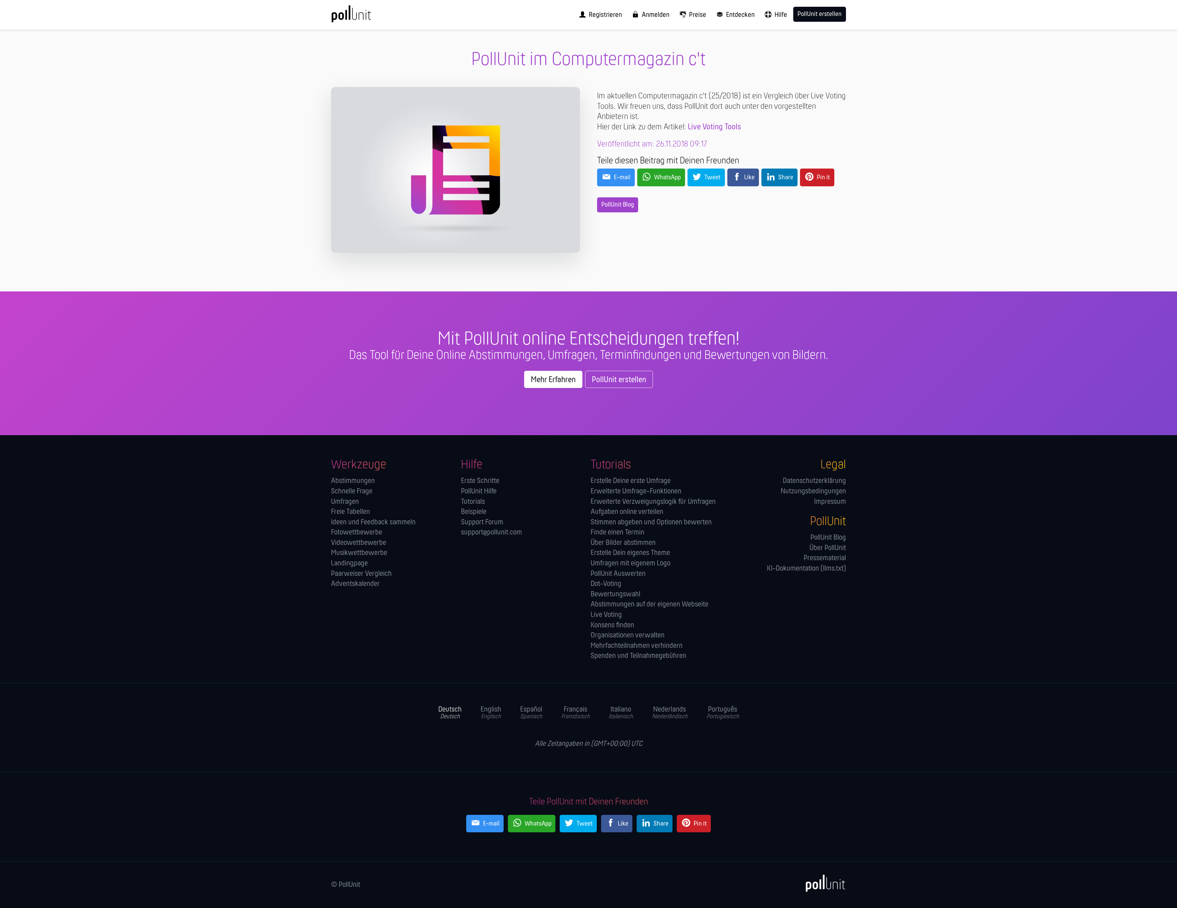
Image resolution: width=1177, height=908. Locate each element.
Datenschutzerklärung (814, 481)
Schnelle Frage (351, 491)
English (491, 713)
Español (531, 713)
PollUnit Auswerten (618, 574)
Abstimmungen (353, 481)
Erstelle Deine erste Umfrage (631, 481)
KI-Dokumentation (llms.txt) (806, 568)
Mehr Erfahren (553, 380)
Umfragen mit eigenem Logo (630, 563)
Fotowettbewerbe (356, 532)
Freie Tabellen (350, 512)
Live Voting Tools (714, 127)
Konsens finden (612, 625)
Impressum (830, 502)
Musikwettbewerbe (359, 553)
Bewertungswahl (615, 594)
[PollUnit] (822, 883)
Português (723, 713)
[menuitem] (598, 14)
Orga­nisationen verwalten (628, 635)
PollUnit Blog (617, 204)
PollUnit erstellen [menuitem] (820, 14)
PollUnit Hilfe (479, 491)
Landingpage (349, 563)
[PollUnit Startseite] (363, 17)
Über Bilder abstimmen (623, 543)
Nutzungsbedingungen (813, 491)
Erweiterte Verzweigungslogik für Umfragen (653, 502)
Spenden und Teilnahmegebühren (638, 656)
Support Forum (482, 522)
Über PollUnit (827, 548)
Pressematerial (825, 558)
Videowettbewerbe (358, 543)
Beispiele (473, 512)
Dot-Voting (606, 584)
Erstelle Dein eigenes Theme (630, 553)
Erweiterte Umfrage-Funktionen (636, 491)
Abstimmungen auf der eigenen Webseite (649, 604)
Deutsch (450, 713)
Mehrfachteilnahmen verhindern (637, 646)
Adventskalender (355, 584)
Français (575, 713)
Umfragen (345, 502)
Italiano (621, 713)
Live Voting (606, 615)
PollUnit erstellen (619, 380)
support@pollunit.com (491, 532)
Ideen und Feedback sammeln (373, 522)
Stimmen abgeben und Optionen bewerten (651, 522)
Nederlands (670, 713)
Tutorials (473, 502)
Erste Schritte (480, 481)
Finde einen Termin (617, 532)
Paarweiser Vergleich (361, 574)
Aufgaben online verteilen (627, 512)
